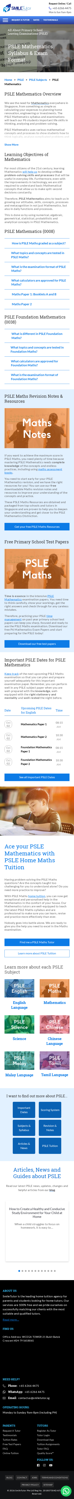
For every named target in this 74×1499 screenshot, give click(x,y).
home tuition (36, 896)
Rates (36, 20)
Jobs (34, 1477)
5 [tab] (32, 1271)
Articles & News (24, 1146)
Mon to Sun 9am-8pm (60, 12)
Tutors (42, 1425)
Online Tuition (11, 1453)
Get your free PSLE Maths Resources (37, 526)
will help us (29, 171)
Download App (45, 1439)
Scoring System (50, 1110)
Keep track (11, 673)
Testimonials (50, 20)
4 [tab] (29, 1271)
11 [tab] (51, 1271)
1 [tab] (19, 1271)
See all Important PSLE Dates (37, 777)
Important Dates (24, 1110)
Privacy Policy (30, 1484)
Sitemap (47, 1484)
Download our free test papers (37, 643)
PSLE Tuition (50, 1145)
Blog (9, 1477)
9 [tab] (45, 1271)
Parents (9, 1425)
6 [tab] (35, 1271)
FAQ (5, 1448)
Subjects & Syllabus (24, 1128)
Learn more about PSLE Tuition (37, 953)
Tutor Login (43, 1435)
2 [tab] (22, 1271)
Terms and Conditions (55, 1477)
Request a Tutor (20, 20)
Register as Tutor (46, 1430)
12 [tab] (55, 1271)
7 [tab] (39, 1271)
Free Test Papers (12, 1444)
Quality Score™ (45, 1453)
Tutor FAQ (43, 1448)
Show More (11, 144)
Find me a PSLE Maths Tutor (37, 942)
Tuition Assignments (48, 1444)
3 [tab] (26, 1271)
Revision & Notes (50, 1128)
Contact (22, 1477)
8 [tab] (42, 1271)
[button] (66, 1491)
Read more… (11, 1319)
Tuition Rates (10, 1439)
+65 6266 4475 (61, 8)
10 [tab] (48, 1271)
